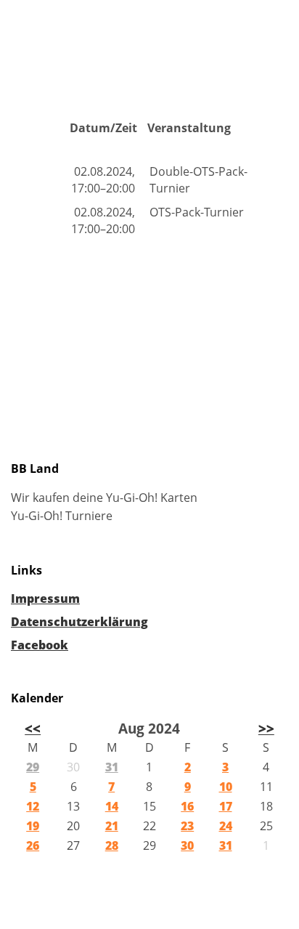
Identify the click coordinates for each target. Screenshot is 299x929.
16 (187, 806)
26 (32, 845)
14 (111, 806)
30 (187, 845)
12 (32, 806)
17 (225, 806)
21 (111, 826)
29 (32, 767)
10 (225, 787)
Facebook (39, 645)
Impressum (45, 599)
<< (33, 728)
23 (187, 826)
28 (111, 845)
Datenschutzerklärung (79, 622)
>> (266, 728)
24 (225, 826)
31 (111, 767)
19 (32, 826)
